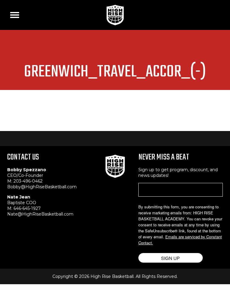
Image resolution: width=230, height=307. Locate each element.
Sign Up (170, 258)
